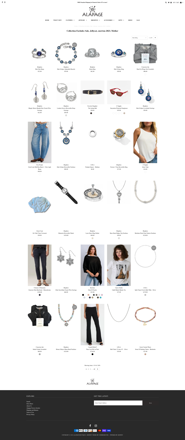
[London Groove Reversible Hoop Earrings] (66, 92)
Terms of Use (30, 412)
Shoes (130, 20)
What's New (57, 20)
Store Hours (29, 404)
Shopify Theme (92, 435)
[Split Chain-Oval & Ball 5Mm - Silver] (145, 256)
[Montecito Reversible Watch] (66, 192)
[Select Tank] (145, 142)
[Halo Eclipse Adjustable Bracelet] (66, 53)
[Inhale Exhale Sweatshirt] (40, 316)
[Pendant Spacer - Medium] (92, 133)
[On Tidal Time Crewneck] (40, 205)
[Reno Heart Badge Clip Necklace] (119, 192)
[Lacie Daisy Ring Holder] (92, 192)
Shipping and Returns (32, 410)
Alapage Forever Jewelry (33, 408)
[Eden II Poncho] (92, 265)
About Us (29, 406)
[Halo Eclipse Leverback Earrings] (145, 92)
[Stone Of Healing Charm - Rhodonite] (145, 316)
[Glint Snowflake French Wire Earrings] (66, 256)
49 (94, 369)
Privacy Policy (30, 414)
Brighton (94, 20)
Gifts (120, 20)
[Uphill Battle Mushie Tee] (119, 265)
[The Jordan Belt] (92, 92)
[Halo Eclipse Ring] (119, 53)
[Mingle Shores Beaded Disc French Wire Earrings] (40, 92)
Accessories (108, 20)
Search (28, 401)
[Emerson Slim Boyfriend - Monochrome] (40, 265)
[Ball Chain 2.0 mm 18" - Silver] (119, 316)
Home (47, 20)
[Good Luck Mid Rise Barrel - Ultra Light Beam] (40, 142)
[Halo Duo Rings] (40, 53)
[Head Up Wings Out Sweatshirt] (145, 53)
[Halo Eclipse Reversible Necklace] (66, 133)
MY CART (178, 2)
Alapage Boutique (80, 435)
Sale (138, 20)
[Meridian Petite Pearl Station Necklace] (145, 192)
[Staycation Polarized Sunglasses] (119, 92)
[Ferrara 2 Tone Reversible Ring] (119, 133)
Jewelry (82, 20)
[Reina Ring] (92, 53)
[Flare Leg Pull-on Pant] (92, 324)
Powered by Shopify (116, 435)
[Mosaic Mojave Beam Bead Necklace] (66, 316)
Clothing (69, 20)
